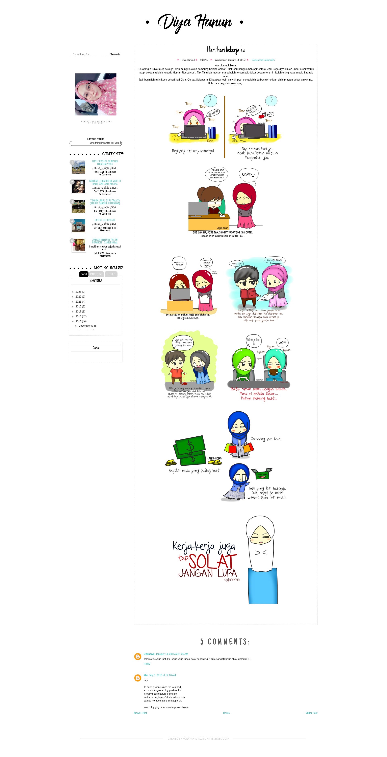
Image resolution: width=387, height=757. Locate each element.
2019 (79, 306)
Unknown (149, 654)
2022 (79, 296)
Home (226, 713)
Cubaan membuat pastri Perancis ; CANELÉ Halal (105, 241)
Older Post (311, 713)
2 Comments (105, 255)
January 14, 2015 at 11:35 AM (172, 654)
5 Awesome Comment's (263, 60)
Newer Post (140, 713)
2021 (79, 301)
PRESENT (96, 274)
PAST (83, 274)
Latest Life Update (105, 220)
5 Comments (105, 230)
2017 (79, 311)
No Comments (105, 174)
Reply (147, 664)
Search (115, 54)
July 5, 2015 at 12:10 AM (162, 675)
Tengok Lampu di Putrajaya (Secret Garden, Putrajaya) (105, 202)
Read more (111, 171)
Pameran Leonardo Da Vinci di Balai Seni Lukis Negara (105, 182)
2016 (79, 316)
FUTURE (111, 274)
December (85, 325)
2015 (79, 321)
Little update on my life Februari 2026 (105, 162)
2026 (79, 291)
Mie (146, 675)
